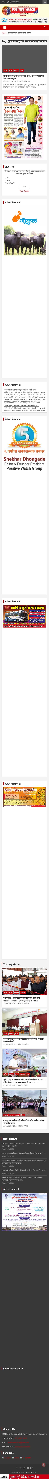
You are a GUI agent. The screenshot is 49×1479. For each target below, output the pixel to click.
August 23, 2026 (9, 1085)
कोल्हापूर (11, 1033)
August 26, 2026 (9, 1044)
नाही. (8, 181)
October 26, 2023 (9, 81)
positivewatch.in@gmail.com (18, 1443)
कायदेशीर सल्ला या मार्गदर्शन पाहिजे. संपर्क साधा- (20, 401)
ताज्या (10, 70)
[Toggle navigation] (5, 27)
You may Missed (11, 964)
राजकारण (23, 992)
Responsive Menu (45, 2)
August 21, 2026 (9, 1126)
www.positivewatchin (22, 1447)
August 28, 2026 (9, 1003)
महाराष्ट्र (16, 70)
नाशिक (10, 992)
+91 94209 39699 (20, 1438)
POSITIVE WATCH (23, 81)
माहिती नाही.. (10, 183)
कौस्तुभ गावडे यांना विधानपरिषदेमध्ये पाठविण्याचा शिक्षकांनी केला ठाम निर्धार (23, 1153)
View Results (24, 191)
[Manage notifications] (43, 1465)
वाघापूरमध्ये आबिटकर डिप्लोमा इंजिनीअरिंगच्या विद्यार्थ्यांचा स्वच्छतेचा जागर (23, 1170)
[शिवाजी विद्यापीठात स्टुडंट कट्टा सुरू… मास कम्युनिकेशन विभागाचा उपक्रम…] (24, 59)
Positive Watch (30, 1472)
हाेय (8, 178)
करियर (5, 70)
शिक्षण (22, 70)
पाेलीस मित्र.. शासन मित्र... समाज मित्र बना (19, 390)
